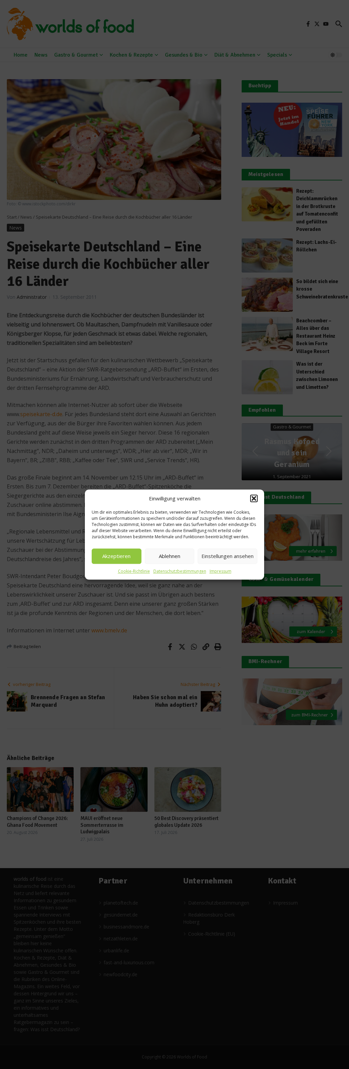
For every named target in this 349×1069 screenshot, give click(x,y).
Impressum (220, 571)
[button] (254, 498)
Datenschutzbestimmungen (179, 571)
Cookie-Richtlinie (134, 571)
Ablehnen (169, 556)
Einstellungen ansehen (227, 556)
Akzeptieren (116, 556)
